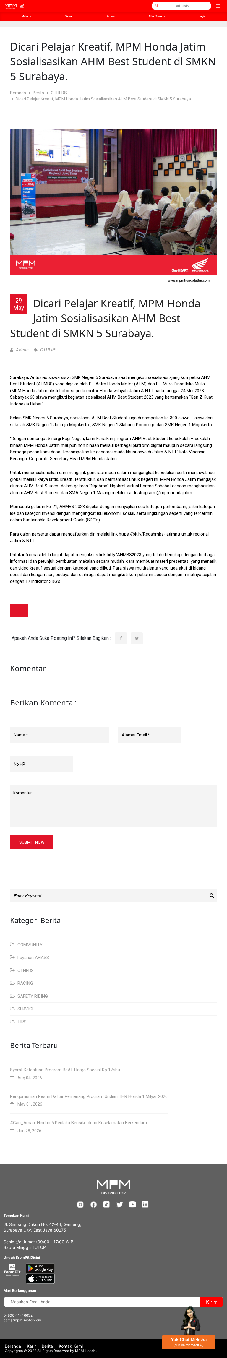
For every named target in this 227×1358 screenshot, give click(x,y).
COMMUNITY (29, 944)
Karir (31, 1346)
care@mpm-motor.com (22, 1320)
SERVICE (25, 1009)
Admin (22, 350)
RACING (24, 983)
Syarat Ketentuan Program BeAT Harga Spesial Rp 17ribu (65, 1070)
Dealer (69, 16)
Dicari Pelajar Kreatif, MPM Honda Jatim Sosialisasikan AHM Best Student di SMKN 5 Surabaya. (105, 318)
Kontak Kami (71, 1346)
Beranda (18, 92)
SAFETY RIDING (32, 996)
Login (202, 16)
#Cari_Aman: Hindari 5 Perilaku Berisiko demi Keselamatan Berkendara (78, 1122)
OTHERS (59, 92)
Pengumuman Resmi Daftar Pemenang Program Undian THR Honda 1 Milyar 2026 (89, 1096)
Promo (111, 16)
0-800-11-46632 (18, 1315)
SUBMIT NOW (31, 842)
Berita (38, 92)
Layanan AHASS (32, 957)
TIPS (21, 1022)
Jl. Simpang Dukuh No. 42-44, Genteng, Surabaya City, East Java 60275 (42, 1227)
